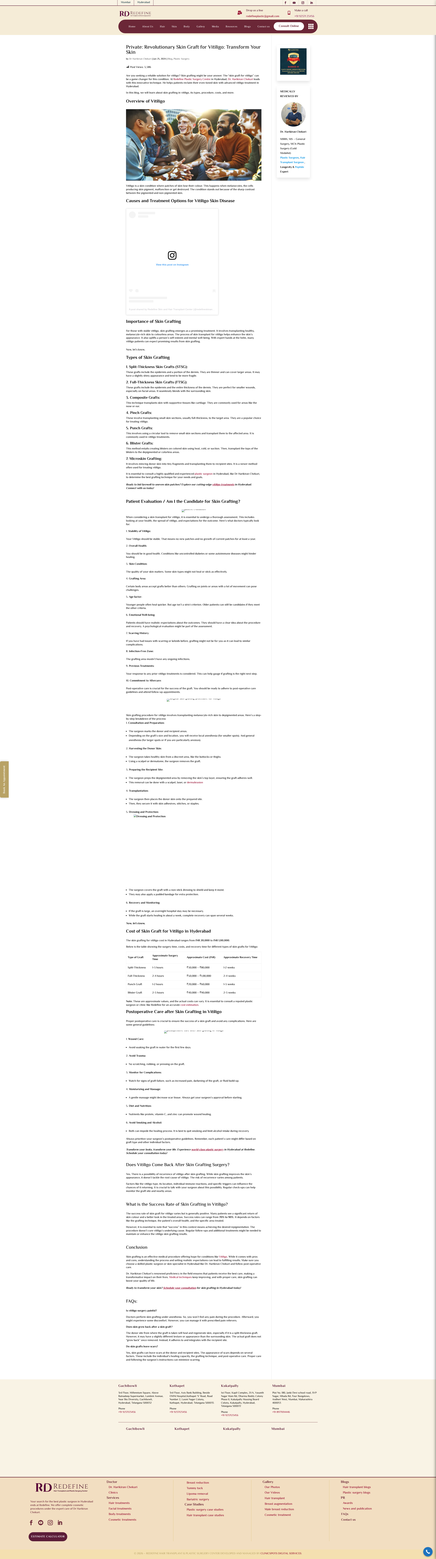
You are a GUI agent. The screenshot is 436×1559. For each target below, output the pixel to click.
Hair (162, 26)
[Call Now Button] (428, 1551)
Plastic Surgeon (289, 158)
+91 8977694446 (281, 1412)
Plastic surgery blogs (356, 1492)
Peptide (299, 167)
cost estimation (189, 1005)
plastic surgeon (204, 474)
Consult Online (289, 26)
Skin (174, 26)
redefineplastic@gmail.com (262, 16)
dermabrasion (195, 783)
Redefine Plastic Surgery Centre (192, 79)
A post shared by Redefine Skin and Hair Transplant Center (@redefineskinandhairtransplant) (179, 309)
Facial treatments (120, 1508)
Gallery (201, 26)
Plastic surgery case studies (205, 1509)
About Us (147, 26)
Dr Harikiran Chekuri (140, 59)
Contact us (264, 26)
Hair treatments (119, 1503)
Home (132, 26)
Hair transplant (275, 1498)
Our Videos (272, 1492)
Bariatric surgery (198, 1499)
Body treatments (120, 1514)
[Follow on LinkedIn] (312, 2)
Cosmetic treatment (278, 1515)
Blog (170, 59)
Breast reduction (198, 1483)
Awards (348, 1503)
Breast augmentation (278, 1504)
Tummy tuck (195, 1488)
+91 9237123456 (127, 1412)
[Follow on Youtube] (295, 2)
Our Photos (272, 1487)
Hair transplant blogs (357, 1487)
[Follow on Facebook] (286, 2)
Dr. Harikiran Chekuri (240, 79)
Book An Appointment (4, 780)
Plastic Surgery (181, 59)
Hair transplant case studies (205, 1515)
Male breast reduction (279, 1509)
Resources (231, 26)
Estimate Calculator (48, 1537)
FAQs (344, 1514)
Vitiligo (223, 1257)
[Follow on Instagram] (303, 2)
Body (187, 26)
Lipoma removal (197, 1494)
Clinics (113, 1492)
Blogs (247, 26)
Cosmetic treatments (122, 1520)
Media (215, 26)
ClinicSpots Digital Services (281, 1553)
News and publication (357, 1508)
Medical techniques (180, 1277)
